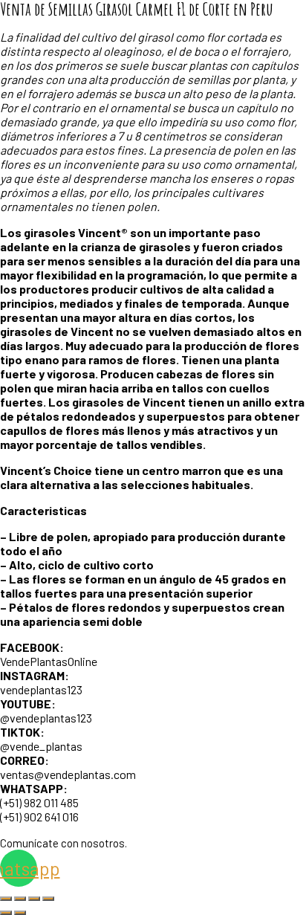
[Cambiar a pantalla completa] (20, 898)
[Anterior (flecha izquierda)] (6, 913)
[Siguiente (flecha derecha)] (20, 913)
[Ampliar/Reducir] (6, 898)
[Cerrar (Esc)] (48, 898)
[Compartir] (34, 898)
